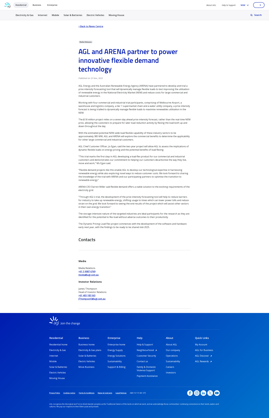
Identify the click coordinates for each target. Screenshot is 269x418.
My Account (201, 344)
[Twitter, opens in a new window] (210, 393)
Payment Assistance (147, 375)
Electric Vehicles (95, 15)
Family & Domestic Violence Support (146, 367)
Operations (172, 355)
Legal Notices (121, 393)
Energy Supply (115, 350)
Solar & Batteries (73, 15)
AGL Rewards (204, 361)
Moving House (116, 15)
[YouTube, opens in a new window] (217, 393)
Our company (173, 350)
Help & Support (229, 5)
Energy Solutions (117, 355)
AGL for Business (204, 350)
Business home (86, 344)
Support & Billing (117, 367)
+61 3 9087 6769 (86, 271)
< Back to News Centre (90, 26)
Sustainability (115, 361)
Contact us (142, 361)
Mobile (55, 15)
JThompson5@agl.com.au (91, 298)
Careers (170, 367)
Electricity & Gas (24, 16)
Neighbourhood (147, 350)
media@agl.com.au (88, 274)
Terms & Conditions (86, 393)
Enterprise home (116, 344)
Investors (171, 372)
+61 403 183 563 (86, 295)
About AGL (211, 5)
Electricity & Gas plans (89, 350)
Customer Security (146, 355)
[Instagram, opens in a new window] (197, 393)
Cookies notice (69, 393)
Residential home (58, 344)
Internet (42, 15)
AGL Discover (204, 355)
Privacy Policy (54, 393)
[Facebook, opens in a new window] (190, 393)
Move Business (86, 367)
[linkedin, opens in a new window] (203, 393)
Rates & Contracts (105, 393)
